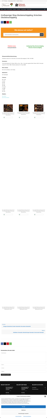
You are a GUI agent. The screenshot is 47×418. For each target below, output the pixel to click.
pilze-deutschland (5, 97)
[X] (42, 1)
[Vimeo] (43, 1)
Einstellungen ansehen (23, 413)
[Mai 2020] (3, 393)
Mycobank (4, 96)
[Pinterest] (7, 22)
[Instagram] (40, 1)
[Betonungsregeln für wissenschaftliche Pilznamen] (3, 388)
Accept (23, 406)
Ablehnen (23, 410)
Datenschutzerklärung (27, 416)
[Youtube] (45, 1)
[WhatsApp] (10, 22)
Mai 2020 (7, 392)
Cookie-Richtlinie (18, 416)
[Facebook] (39, 1)
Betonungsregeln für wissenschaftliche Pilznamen (9, 388)
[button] (45, 396)
